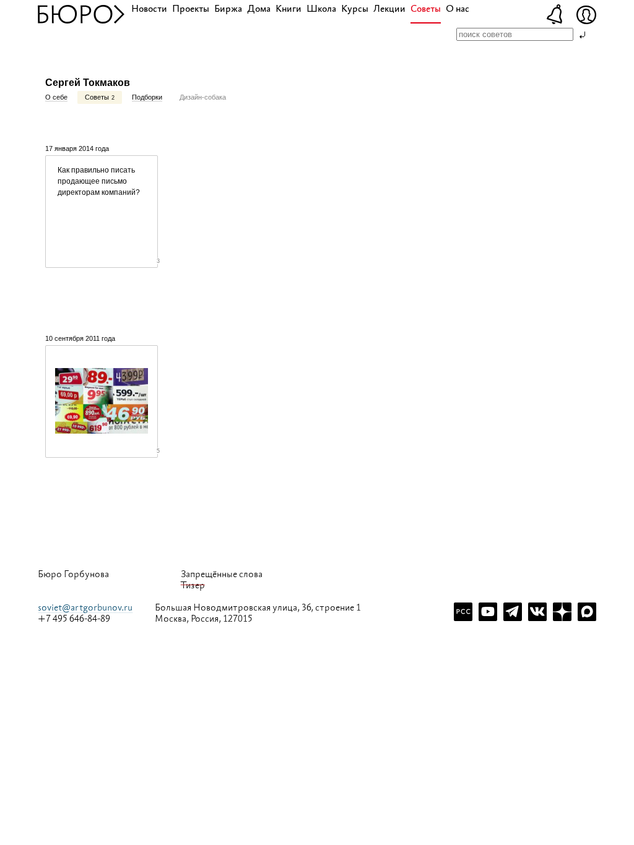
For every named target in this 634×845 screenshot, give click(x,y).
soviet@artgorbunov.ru (85, 607)
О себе (56, 97)
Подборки (147, 97)
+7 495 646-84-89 (74, 619)
